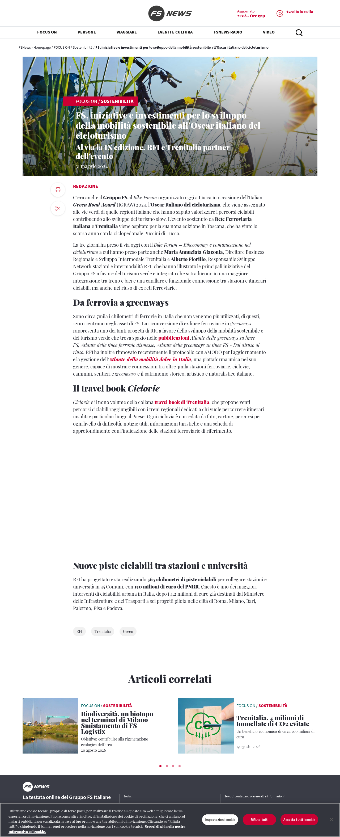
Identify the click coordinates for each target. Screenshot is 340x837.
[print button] (58, 190)
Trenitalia (103, 631)
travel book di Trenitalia (182, 402)
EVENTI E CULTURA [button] (175, 32)
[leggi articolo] (50, 725)
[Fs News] (170, 13)
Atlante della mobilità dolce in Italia (150, 359)
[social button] (58, 208)
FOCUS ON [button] (47, 32)
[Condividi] (58, 222)
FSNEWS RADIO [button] (228, 32)
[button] (160, 766)
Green (128, 631)
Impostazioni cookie (220, 819)
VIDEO (269, 32)
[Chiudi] (331, 819)
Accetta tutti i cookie (299, 819)
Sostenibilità (82, 47)
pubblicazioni (173, 338)
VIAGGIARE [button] (127, 32)
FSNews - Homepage (35, 47)
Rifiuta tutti (260, 819)
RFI (79, 631)
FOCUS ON (62, 47)
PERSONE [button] (87, 32)
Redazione (85, 186)
